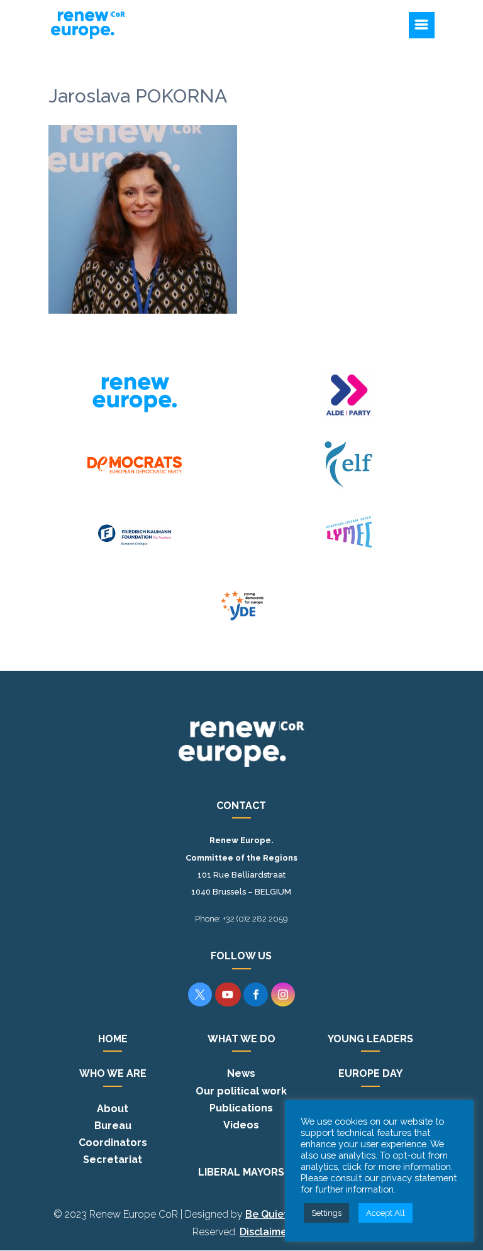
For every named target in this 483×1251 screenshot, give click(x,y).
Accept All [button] (385, 1213)
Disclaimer (265, 1232)
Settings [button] (326, 1213)
